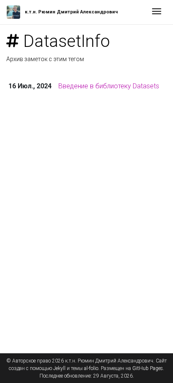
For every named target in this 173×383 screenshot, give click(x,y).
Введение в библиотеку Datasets (108, 86)
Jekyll (59, 368)
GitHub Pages (147, 368)
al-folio (91, 368)
